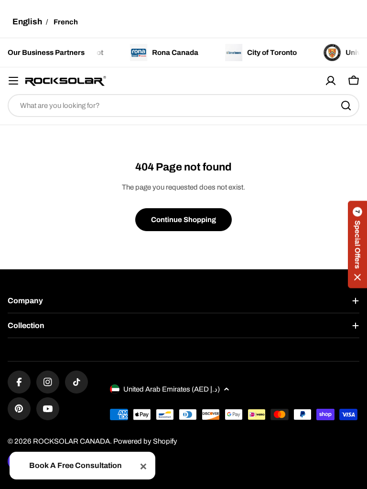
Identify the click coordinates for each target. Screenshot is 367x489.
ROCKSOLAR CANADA (71, 441)
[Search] (346, 105)
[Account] (330, 80)
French (66, 22)
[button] (357, 244)
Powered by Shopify (145, 441)
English (27, 21)
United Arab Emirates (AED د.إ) (171, 389)
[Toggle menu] (13, 80)
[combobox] (183, 105)
